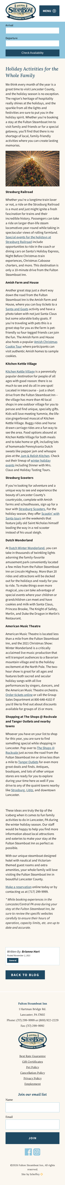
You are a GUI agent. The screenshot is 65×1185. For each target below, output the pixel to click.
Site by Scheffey (30, 1174)
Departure (12, 38)
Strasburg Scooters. (32, 509)
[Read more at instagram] (36, 1151)
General (12, 960)
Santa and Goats (17, 309)
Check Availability (32, 52)
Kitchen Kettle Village (20, 371)
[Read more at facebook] (28, 1151)
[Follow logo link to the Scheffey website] (41, 1174)
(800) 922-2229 (48, 1020)
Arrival (9, 25)
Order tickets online (19, 695)
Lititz (29, 790)
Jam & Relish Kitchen (34, 456)
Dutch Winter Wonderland (27, 548)
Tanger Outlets (28, 762)
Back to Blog (25, 975)
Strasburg (18, 790)
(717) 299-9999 (25, 1020)
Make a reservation (19, 887)
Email (9, 1116)
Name (9, 1099)
